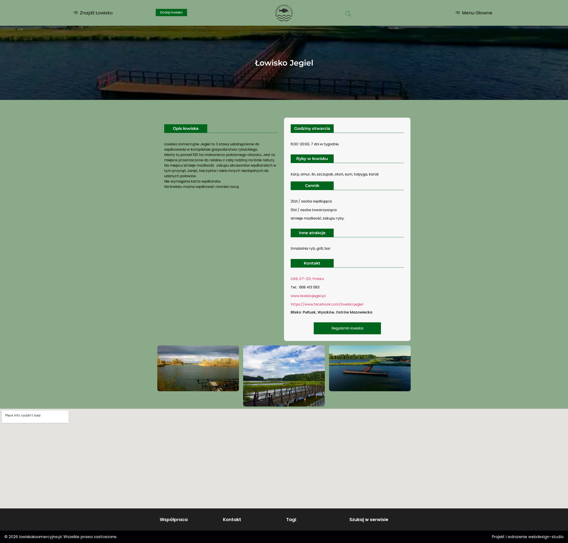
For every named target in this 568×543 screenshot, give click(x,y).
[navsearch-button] (348, 14)
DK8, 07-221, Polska (307, 278)
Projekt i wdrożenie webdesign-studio (528, 536)
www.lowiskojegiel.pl (308, 295)
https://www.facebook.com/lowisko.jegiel (327, 304)
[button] (93, 13)
